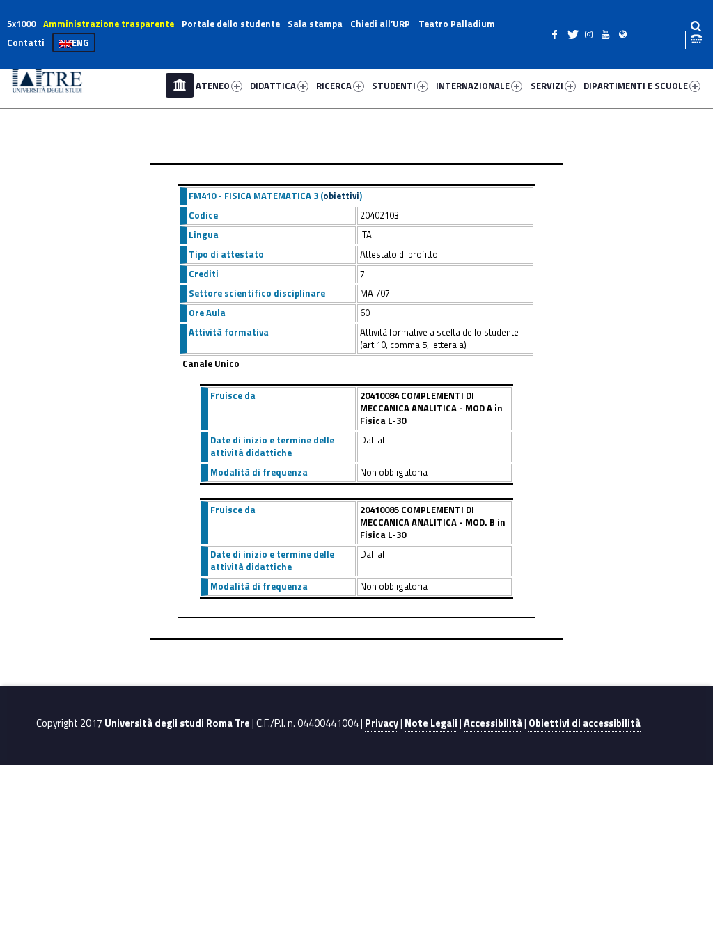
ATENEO (213, 86)
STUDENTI (394, 86)
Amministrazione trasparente (108, 24)
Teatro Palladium (456, 24)
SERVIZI (547, 86)
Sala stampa (315, 24)
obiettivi (341, 196)
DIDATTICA (273, 86)
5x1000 (21, 24)
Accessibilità (493, 723)
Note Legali (431, 723)
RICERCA (334, 86)
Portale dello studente (231, 24)
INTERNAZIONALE (473, 86)
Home (180, 85)
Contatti (26, 42)
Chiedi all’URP (380, 24)
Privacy (381, 723)
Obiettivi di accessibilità (584, 723)
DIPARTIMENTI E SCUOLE (635, 86)
